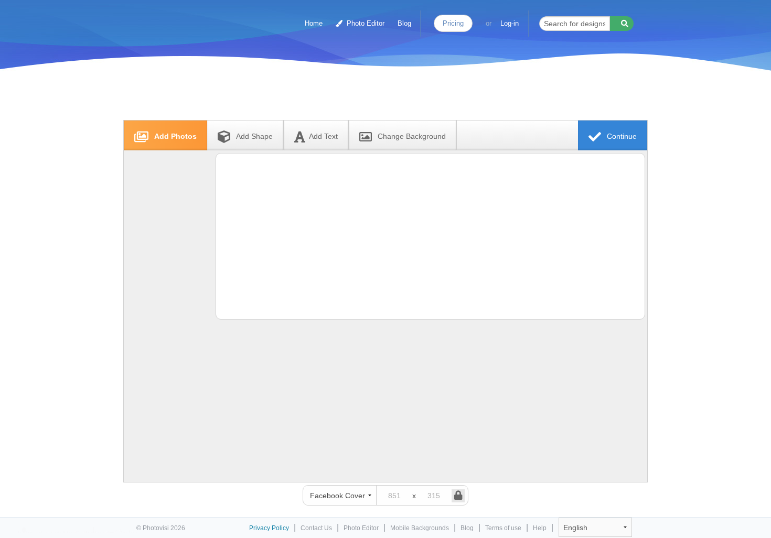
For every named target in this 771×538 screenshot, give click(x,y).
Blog (404, 23)
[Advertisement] (374, 96)
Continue (621, 136)
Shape (254, 136)
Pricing (453, 23)
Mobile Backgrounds (419, 528)
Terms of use (503, 528)
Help (540, 528)
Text (323, 136)
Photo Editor (364, 23)
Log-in (509, 23)
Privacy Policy (269, 528)
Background (412, 136)
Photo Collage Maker (182, 18)
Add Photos (174, 136)
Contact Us (316, 528)
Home (314, 23)
